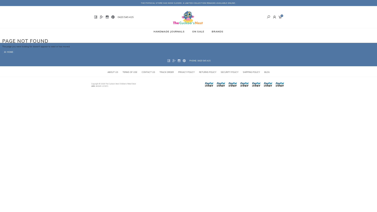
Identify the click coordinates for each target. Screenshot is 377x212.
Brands (217, 31)
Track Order (166, 72)
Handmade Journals (169, 31)
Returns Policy (207, 72)
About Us (113, 72)
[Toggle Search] (268, 17)
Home (9, 52)
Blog (267, 72)
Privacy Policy (186, 72)
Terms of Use (130, 72)
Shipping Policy (251, 72)
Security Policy (229, 72)
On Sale (198, 31)
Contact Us (148, 72)
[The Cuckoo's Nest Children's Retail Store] (188, 17)
